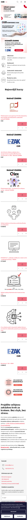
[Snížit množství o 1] (18, 128)
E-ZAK (7, 423)
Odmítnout (7, 516)
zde (19, 508)
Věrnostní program (6, 477)
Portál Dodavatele (5, 425)
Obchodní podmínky (6, 481)
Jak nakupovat (5, 479)
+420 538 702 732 (9, 468)
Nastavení (13, 511)
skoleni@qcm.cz (9, 465)
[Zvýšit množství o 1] (26, 128)
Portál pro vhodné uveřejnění (17, 423)
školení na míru (5, 447)
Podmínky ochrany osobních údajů (10, 483)
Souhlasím (20, 516)
